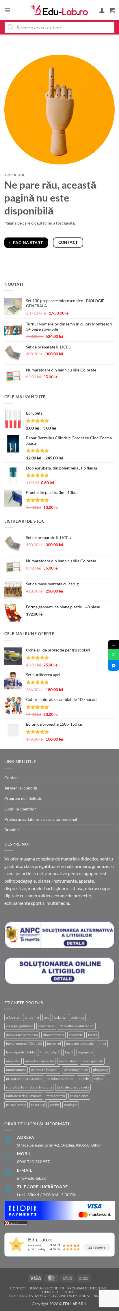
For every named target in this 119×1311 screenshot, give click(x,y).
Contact (11, 777)
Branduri (12, 829)
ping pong (100, 1070)
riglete (98, 1078)
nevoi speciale (92, 1061)
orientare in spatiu (45, 1070)
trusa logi (38, 1105)
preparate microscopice (24, 1078)
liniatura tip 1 (50, 1052)
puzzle (84, 1078)
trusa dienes (79, 1096)
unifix (54, 1105)
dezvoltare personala (22, 1035)
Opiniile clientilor (20, 808)
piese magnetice (76, 1070)
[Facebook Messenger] (113, 665)
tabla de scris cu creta (73, 1087)
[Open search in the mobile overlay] (59, 27)
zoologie (70, 1105)
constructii (46, 1026)
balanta (60, 1017)
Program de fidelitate (23, 798)
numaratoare (16, 1070)
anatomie (32, 1017)
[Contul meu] (102, 10)
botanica (77, 1017)
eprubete (76, 1035)
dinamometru (53, 1035)
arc (46, 1017)
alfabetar (13, 1017)
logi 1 (69, 1052)
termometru (56, 1096)
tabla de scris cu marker (23, 1096)
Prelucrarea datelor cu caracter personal (40, 819)
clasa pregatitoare (19, 1026)
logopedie (85, 1052)
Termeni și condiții (20, 787)
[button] (7, 10)
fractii (92, 1035)
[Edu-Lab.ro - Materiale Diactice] (59, 10)
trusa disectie (16, 1105)
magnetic (13, 1061)
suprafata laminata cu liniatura (29, 1087)
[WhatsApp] (113, 654)
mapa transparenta (39, 1061)
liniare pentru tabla (20, 1052)
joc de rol (54, 1043)
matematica (68, 1061)
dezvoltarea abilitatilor (77, 1026)
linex (102, 1043)
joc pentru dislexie (80, 1043)
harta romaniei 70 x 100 (24, 1043)
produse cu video (60, 1078)
